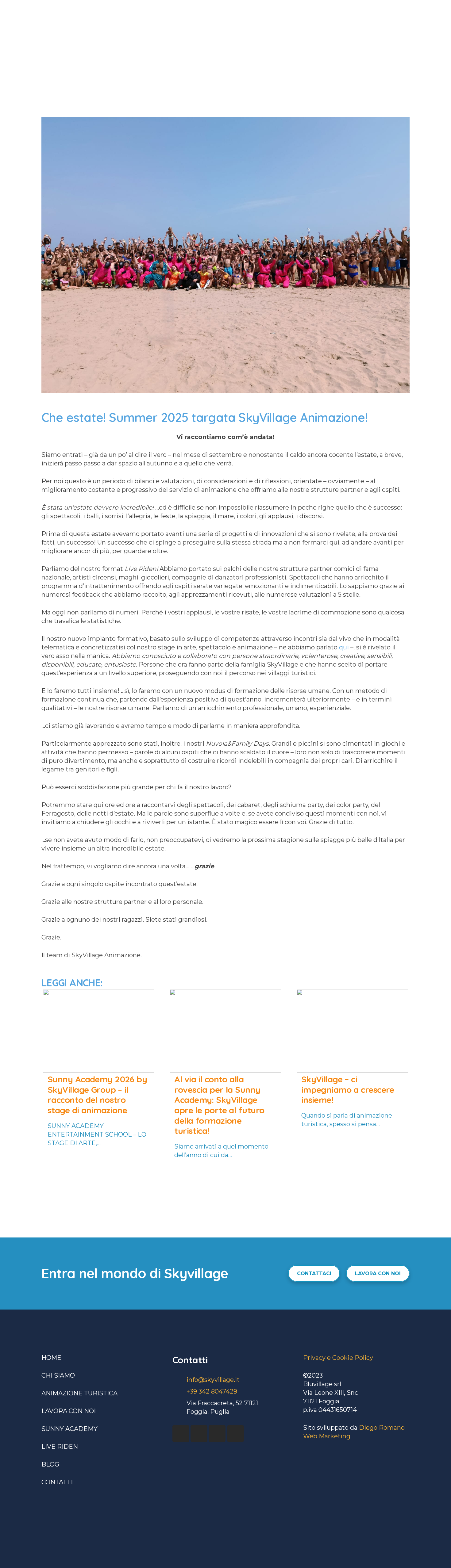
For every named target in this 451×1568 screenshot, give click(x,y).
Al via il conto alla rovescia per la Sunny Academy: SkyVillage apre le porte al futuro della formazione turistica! (219, 1105)
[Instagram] (217, 1433)
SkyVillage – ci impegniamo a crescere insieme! (347, 1089)
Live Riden (59, 1446)
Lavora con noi (68, 1411)
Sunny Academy (69, 1428)
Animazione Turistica (79, 1393)
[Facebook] (180, 1433)
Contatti (57, 1482)
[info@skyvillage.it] (179, 1379)
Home (51, 1357)
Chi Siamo (58, 1375)
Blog (50, 1464)
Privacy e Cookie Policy (338, 1357)
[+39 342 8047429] (179, 1391)
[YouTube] (199, 1433)
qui (344, 647)
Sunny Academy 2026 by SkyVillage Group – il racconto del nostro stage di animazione (97, 1094)
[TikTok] (235, 1433)
